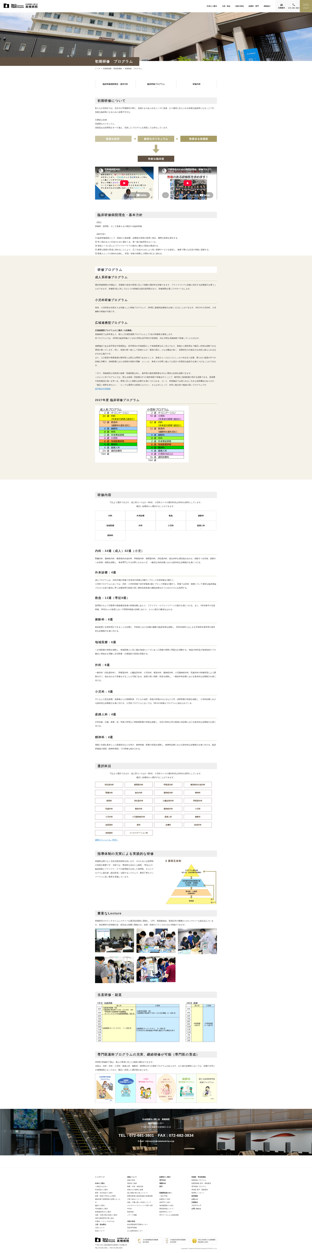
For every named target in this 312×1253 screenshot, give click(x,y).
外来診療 (140, 516)
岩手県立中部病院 (103, 389)
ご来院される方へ (101, 1186)
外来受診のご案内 (101, 1190)
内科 (110, 516)
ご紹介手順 (163, 1196)
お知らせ (194, 1199)
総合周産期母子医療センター (137, 1224)
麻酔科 (201, 516)
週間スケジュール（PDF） (107, 840)
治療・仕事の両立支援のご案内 (106, 1215)
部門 (161, 1186)
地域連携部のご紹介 (166, 1205)
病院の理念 (131, 1180)
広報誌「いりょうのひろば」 (105, 1221)
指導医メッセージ (197, 1193)
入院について (100, 1228)
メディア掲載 (132, 1215)
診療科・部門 (254, 6)
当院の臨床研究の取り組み (104, 1218)
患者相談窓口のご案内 (103, 1212)
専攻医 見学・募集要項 (199, 1190)
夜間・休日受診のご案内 (103, 1193)
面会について (100, 1231)
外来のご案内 (212, 6)
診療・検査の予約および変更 (105, 1196)
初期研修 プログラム (198, 1180)
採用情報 (194, 1196)
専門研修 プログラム (198, 1186)
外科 (140, 525)
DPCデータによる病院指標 (169, 1215)
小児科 (171, 525)
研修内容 (196, 84)
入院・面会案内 (100, 1224)
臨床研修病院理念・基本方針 (115, 84)
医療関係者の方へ (165, 1193)
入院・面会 (226, 6)
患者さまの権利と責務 (135, 1190)
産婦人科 (201, 525)
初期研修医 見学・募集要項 (201, 1183)
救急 (171, 516)
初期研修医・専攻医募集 (112, 69)
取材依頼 (130, 1212)
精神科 (110, 535)
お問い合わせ (196, 1209)
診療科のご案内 (165, 1177)
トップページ (100, 1177)
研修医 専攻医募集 (198, 1177)
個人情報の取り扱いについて (137, 1193)
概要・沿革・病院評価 (135, 1186)
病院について (132, 1177)
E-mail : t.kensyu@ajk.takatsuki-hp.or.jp (156, 1141)
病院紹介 (267, 6)
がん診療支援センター (135, 1231)
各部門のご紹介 (165, 1202)
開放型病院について (166, 1209)
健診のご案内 (100, 1205)
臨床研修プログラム (156, 84)
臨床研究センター (165, 1212)
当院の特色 (239, 6)
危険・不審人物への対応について (139, 1202)
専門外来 (162, 1180)
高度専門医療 (132, 1228)
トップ (97, 69)
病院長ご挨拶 (132, 1183)
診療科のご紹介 (165, 1199)
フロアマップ (196, 1205)
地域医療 (110, 525)
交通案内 (194, 1202)
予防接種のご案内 (101, 1209)
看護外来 (162, 1183)
